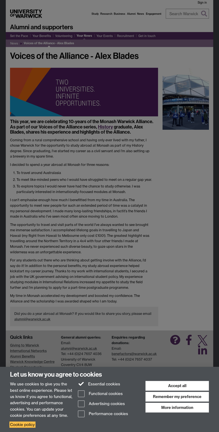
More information (177, 407)
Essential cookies (103, 384)
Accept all (177, 385)
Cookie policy (22, 424)
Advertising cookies (106, 403)
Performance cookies (108, 413)
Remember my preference (177, 396)
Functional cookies (105, 393)
